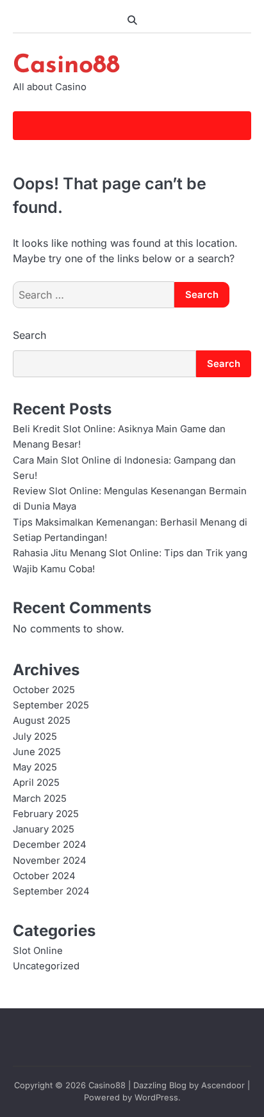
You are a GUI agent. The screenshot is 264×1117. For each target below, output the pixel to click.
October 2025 (44, 690)
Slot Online (38, 951)
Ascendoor (223, 1085)
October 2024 (44, 876)
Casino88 (66, 66)
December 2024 (50, 844)
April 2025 (36, 782)
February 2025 (46, 814)
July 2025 (35, 736)
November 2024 (50, 860)
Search (29, 335)
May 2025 (35, 767)
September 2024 (51, 891)
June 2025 (37, 752)
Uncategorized (46, 966)
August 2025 (41, 720)
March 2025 (40, 798)
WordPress (156, 1097)
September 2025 (51, 705)
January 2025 (43, 829)
